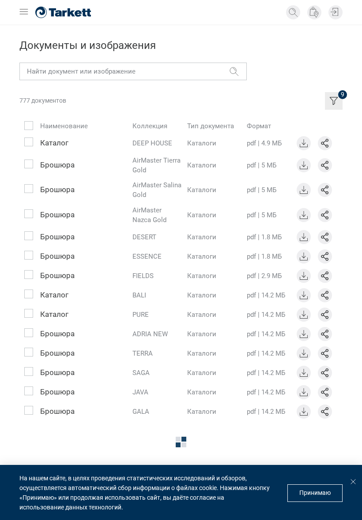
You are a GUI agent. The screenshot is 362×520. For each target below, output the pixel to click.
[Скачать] (304, 143)
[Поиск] (293, 12)
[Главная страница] (63, 12)
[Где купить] (314, 12)
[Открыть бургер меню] (23, 12)
